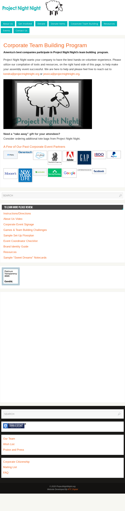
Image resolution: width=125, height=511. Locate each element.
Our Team (9, 438)
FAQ (5, 472)
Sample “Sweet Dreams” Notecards (25, 257)
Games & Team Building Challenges (25, 230)
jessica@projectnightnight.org (61, 73)
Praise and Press (13, 449)
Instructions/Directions (17, 213)
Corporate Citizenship (16, 461)
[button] (10, 155)
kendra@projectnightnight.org (21, 73)
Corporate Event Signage (18, 224)
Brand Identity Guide (15, 246)
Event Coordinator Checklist (20, 241)
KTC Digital (73, 489)
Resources (10, 252)
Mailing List (10, 467)
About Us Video (12, 218)
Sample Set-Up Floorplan (18, 235)
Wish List (8, 444)
